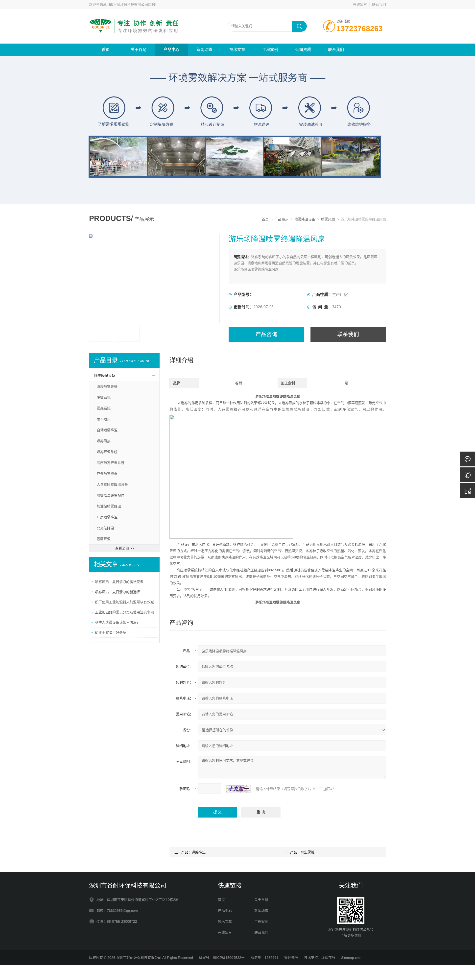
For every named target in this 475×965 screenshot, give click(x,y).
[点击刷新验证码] (238, 789)
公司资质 (303, 50)
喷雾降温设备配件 (110, 495)
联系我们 (379, 4)
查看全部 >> (124, 548)
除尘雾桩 (307, 852)
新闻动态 (204, 50)
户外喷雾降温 (107, 474)
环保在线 (328, 958)
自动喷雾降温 (107, 430)
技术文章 (237, 50)
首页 (106, 50)
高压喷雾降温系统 (110, 463)
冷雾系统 (104, 397)
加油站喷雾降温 (109, 506)
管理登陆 (291, 958)
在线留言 (360, 4)
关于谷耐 (138, 50)
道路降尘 (199, 852)
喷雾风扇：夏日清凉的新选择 (117, 592)
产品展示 (281, 219)
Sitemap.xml (350, 958)
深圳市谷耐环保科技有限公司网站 (129, 4)
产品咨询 (266, 334)
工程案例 (270, 50)
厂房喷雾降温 (107, 517)
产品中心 (171, 50)
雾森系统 (104, 408)
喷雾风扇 (328, 219)
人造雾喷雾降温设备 (112, 484)
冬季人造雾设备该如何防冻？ (117, 622)
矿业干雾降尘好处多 (110, 632)
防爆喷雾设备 (107, 386)
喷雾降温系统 (107, 452)
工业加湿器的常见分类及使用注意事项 (124, 612)
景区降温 (104, 539)
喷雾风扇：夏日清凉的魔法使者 (119, 582)
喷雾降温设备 (304, 219)
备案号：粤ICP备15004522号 (222, 958)
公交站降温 (105, 528)
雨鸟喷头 (104, 419)
